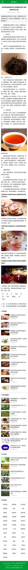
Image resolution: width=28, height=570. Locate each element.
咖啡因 (5, 512)
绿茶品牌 (14, 504)
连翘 (14, 541)
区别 (16, 294)
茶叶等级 (5, 557)
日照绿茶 (5, 508)
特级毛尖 (23, 549)
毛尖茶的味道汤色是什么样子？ (18, 478)
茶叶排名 (5, 541)
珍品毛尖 (23, 553)
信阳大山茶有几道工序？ (16, 485)
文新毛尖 (23, 521)
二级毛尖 (14, 545)
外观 (3, 299)
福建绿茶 (5, 516)
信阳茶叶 (14, 549)
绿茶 (14, 508)
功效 (23, 541)
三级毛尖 (23, 537)
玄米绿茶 (5, 521)
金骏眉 (13, 296)
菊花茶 (14, 533)
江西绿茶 (14, 516)
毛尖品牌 (5, 504)
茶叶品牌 (23, 504)
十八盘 (14, 529)
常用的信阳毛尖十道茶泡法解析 (18, 464)
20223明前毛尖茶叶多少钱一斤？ (18, 405)
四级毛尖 (14, 537)
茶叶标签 (4, 500)
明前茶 (14, 553)
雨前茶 (5, 549)
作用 (5, 545)
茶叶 (5, 537)
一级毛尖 (23, 545)
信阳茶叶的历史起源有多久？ (17, 471)
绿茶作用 (23, 512)
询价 (21, 567)
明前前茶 (5, 553)
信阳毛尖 (14, 2)
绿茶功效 (14, 512)
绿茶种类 (23, 516)
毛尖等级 (14, 525)
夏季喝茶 (23, 529)
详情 (8, 223)
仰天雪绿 (14, 521)
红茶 (8, 296)
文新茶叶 (5, 525)
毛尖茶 (6, 165)
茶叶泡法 (23, 525)
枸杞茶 (5, 533)
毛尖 (23, 533)
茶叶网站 (13, 567)
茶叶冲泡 (5, 529)
